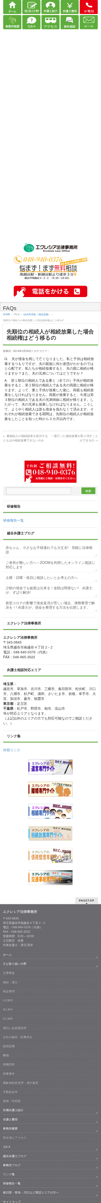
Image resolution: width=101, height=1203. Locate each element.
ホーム (7, 954)
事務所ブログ (12, 1165)
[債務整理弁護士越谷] (50, 855)
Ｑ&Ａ (7, 1146)
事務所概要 (10, 1128)
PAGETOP (86, 900)
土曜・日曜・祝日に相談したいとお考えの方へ (42, 577)
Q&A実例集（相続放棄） (37, 314)
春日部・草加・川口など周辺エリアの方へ (31, 1192)
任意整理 (8, 1000)
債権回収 (9, 1064)
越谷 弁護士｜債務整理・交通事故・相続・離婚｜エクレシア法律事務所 (50, 248)
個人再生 (8, 1009)
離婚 (6, 1055)
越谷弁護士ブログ (14, 1156)
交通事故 (9, 973)
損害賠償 (9, 1046)
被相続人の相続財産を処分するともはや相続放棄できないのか (25, 438)
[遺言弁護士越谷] (50, 767)
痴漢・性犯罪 (12, 1101)
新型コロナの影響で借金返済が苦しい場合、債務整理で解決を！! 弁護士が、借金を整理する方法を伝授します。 (50, 605)
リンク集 (9, 1174)
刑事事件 (9, 1073)
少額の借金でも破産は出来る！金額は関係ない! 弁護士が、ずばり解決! (49, 590)
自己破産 (8, 1018)
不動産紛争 (10, 1092)
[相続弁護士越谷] (50, 811)
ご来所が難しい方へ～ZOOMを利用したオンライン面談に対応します (50, 564)
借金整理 (9, 991)
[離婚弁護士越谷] (50, 789)
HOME (6, 314)
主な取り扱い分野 (14, 963)
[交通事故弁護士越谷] (50, 877)
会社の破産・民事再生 (17, 1037)
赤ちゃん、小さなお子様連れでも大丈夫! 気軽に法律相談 (49, 549)
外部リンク (11, 749)
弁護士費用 (10, 1119)
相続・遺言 (10, 982)
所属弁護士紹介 (13, 1110)
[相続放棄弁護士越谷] (50, 833)
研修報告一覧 (13, 520)
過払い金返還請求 (14, 1028)
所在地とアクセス (14, 1137)
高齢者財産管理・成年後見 (20, 1082)
